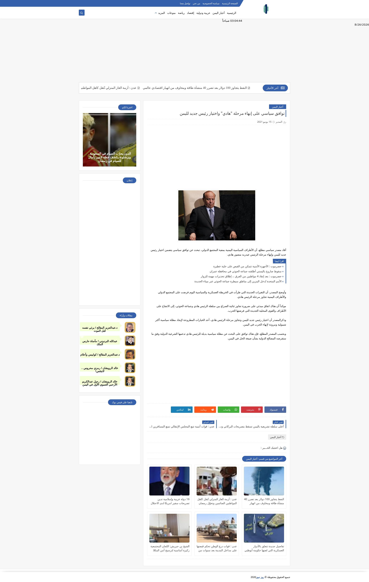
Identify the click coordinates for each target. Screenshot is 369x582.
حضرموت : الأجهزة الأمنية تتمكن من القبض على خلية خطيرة (247, 266)
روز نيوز (260, 577)
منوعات (171, 13)
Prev (82, 336)
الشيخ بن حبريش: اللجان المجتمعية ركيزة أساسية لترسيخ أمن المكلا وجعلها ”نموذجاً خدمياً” (169, 548)
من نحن (196, 3)
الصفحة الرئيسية (230, 3)
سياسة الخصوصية (211, 3)
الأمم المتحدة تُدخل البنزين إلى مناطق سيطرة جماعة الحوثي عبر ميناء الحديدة (238, 281)
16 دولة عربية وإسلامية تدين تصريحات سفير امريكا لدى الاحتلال (170, 501)
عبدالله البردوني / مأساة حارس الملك (99, 342)
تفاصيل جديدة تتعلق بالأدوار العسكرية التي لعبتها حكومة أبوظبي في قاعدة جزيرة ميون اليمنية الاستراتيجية (264, 548)
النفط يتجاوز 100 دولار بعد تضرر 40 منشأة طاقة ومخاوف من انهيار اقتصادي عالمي (211, 87)
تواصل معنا (185, 3)
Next (287, 336)
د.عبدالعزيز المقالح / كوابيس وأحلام (100, 354)
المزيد (161, 13)
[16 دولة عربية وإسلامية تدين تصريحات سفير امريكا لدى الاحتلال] (169, 481)
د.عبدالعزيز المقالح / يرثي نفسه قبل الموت (99, 328)
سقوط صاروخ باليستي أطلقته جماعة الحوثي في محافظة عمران (246, 271)
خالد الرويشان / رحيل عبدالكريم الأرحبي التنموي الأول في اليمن (99, 382)
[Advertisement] (184, 52)
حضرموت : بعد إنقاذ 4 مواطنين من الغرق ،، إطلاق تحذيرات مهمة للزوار (241, 276)
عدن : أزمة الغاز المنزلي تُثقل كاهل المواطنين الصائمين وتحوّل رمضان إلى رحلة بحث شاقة (95, 87)
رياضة (181, 13)
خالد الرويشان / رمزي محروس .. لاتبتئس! (99, 369)
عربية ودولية (203, 13)
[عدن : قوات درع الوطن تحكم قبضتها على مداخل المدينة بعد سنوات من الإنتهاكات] (217, 528)
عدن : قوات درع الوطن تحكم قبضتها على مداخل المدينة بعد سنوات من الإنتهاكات (217, 548)
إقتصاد (190, 13)
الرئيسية (231, 13)
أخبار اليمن (219, 13)
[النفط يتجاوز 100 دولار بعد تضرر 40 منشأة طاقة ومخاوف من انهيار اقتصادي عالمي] (264, 481)
